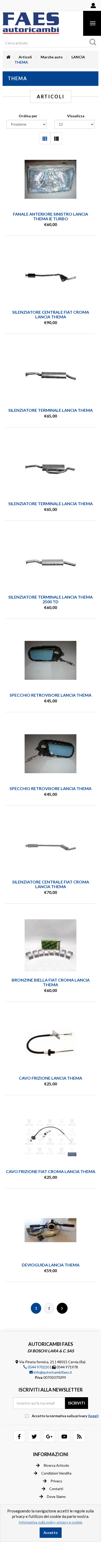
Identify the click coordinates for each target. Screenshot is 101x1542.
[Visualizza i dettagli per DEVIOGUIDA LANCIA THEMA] (50, 1230)
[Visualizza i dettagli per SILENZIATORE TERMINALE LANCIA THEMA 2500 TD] (50, 562)
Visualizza (75, 116)
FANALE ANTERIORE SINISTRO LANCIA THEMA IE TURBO (50, 216)
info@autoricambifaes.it (52, 1372)
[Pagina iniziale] (8, 57)
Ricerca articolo (56, 1465)
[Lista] (56, 138)
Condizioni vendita (56, 1473)
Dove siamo (56, 1496)
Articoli (25, 57)
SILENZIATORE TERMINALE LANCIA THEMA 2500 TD (50, 599)
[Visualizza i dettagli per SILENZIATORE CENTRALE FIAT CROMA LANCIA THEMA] (50, 277)
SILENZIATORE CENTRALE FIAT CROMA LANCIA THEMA (50, 314)
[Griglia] (45, 138)
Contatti (56, 1488)
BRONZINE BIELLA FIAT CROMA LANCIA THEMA (51, 982)
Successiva (62, 1308)
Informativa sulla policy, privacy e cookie (50, 1522)
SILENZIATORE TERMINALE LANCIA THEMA (50, 410)
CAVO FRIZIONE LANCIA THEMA (50, 1077)
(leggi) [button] (93, 1416)
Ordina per (28, 116)
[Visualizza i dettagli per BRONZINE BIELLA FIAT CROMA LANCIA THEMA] (50, 945)
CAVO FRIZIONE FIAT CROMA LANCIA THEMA (50, 1171)
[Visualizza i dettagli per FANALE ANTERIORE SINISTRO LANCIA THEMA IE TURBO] (50, 179)
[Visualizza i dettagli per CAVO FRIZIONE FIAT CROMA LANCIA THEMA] (50, 1137)
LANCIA (78, 57)
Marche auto (52, 57)
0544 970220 (38, 1367)
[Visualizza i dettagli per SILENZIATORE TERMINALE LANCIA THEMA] (50, 375)
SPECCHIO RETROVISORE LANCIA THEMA (50, 695)
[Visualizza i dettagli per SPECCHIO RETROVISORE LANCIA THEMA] (50, 660)
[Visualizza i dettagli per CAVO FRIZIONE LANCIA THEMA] (50, 1043)
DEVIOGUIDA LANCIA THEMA (51, 1264)
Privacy (56, 1481)
